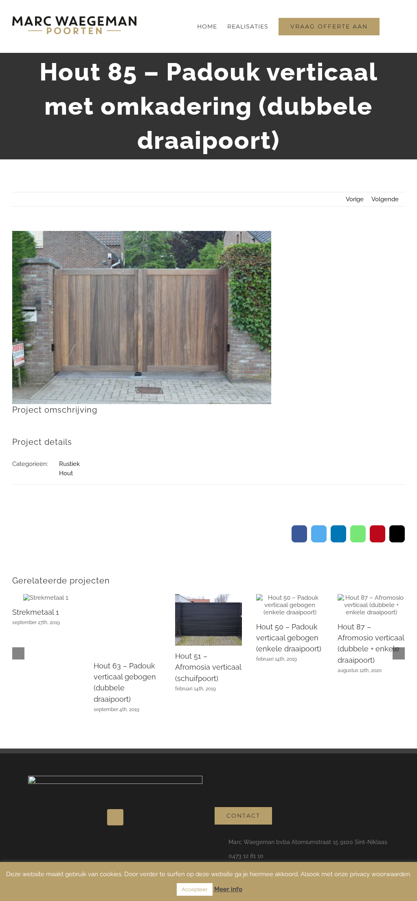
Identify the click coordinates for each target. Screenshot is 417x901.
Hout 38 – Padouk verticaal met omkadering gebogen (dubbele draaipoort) (126, 656)
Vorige (355, 199)
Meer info (228, 889)
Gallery (46, 601)
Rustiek (69, 464)
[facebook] (115, 807)
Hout (66, 473)
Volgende (385, 199)
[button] (392, 26)
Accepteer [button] (195, 889)
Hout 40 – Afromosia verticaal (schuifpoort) (45, 630)
